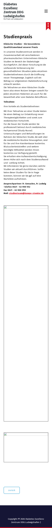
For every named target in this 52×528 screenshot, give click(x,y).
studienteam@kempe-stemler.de (26, 193)
